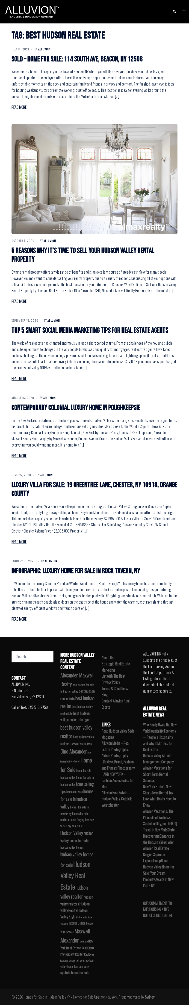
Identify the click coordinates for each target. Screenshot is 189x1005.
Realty (87, 954)
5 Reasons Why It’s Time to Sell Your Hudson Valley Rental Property (83, 255)
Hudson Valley (71, 832)
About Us (108, 657)
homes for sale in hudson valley (76, 799)
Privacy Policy (111, 682)
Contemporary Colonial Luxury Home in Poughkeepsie (76, 407)
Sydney (149, 997)
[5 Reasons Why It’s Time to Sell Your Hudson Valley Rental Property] (94, 179)
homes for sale (74, 791)
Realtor (79, 954)
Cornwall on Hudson (81, 744)
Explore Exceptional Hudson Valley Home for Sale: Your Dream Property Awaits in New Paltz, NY (158, 873)
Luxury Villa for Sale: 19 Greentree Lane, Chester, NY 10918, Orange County (94, 489)
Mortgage (84, 941)
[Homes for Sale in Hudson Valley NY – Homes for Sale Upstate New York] (31, 11)
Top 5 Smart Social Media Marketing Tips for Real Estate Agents (90, 330)
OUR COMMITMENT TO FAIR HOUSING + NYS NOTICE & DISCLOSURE (158, 909)
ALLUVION (44, 49)
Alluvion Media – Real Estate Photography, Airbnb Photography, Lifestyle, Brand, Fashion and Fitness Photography (118, 755)
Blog (105, 694)
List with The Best (113, 676)
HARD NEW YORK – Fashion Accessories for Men (118, 780)
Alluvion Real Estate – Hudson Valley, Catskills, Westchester (117, 799)
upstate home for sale (74, 972)
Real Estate (73, 948)
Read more (19, 107)
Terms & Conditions (115, 688)
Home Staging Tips (79, 820)
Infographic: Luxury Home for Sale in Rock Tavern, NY (76, 571)
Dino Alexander (73, 751)
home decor (73, 761)
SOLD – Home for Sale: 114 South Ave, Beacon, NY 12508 (77, 59)
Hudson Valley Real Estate (75, 875)
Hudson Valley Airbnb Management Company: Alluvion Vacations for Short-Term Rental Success (158, 768)
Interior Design (77, 923)
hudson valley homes (71, 847)
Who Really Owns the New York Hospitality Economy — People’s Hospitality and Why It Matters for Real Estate (160, 737)
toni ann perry (81, 966)
